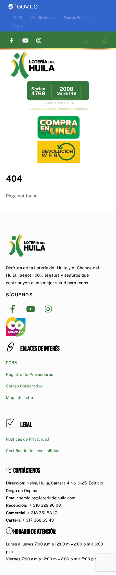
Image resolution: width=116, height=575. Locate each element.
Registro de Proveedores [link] (29, 374)
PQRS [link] (18, 27)
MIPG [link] (17, 17)
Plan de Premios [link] (77, 17)
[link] (23, 3)
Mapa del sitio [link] (19, 397)
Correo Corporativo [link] (24, 386)
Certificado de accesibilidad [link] (33, 450)
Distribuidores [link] (42, 17)
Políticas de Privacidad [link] (27, 439)
